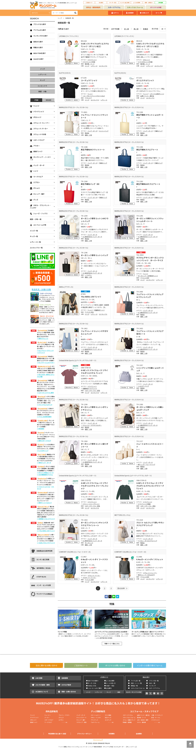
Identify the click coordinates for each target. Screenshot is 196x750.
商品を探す (146, 677)
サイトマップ (98, 740)
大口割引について (41, 691)
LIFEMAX (41, 466)
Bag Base (41, 396)
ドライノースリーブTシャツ (91, 504)
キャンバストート (81, 717)
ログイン (116, 13)
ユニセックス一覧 (36, 247)
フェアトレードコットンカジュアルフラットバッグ (149, 295)
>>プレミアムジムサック (44, 405)
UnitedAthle (42, 330)
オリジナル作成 (155, 7)
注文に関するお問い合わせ (46, 665)
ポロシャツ (146, 60)
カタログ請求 (66, 685)
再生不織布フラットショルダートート (150, 116)
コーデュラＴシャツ (89, 80)
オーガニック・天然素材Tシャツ (148, 276)
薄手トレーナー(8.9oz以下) (146, 575)
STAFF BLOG (41, 577)
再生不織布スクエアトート (147, 149)
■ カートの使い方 (110, 683)
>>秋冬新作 (40, 429)
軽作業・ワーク (89, 64)
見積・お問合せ (149, 2)
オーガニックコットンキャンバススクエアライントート (94, 524)
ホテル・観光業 (141, 722)
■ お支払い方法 (91, 686)
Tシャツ (90, 94)
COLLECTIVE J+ (43, 506)
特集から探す (38, 47)
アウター (36, 146)
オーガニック (89, 543)
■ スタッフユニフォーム (137, 688)
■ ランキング (151, 686)
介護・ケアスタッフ (157, 715)
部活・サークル (155, 717)
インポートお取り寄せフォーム (149, 665)
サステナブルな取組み (44, 594)
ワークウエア (38, 176)
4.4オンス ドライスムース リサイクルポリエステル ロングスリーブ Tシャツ (150, 486)
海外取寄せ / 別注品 (43, 568)
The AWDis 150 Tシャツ (91, 296)
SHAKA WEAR (42, 492)
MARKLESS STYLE (44, 366)
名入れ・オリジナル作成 (133, 692)
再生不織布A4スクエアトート (148, 184)
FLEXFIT (41, 444)
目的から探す (38, 42)
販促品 (87, 133)
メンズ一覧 (34, 231)
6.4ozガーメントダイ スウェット (149, 559)
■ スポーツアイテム (153, 688)
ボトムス (36, 188)
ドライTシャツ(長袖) (144, 504)
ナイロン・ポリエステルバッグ (147, 541)
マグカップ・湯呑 (81, 722)
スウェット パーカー (94, 575)
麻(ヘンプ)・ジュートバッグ (146, 464)
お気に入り (145, 13)
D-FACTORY (42, 342)
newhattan (42, 478)
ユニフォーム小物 (39, 225)
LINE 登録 (38, 678)
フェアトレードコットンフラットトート (94, 116)
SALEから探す (38, 59)
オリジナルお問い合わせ (115, 665)
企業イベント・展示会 (147, 96)
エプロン (36, 182)
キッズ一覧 (34, 236)
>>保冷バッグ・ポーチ (44, 463)
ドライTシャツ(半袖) (89, 62)
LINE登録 (160, 2)
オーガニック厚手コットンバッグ (94, 255)
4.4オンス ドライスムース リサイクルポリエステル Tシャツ (94, 371)
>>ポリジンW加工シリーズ (45, 473)
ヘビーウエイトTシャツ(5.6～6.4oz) (94, 96)
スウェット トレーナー (150, 573)
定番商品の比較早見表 (44, 551)
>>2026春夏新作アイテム (45, 475)
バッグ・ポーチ (92, 131)
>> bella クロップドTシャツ (46, 543)
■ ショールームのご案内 (94, 688)
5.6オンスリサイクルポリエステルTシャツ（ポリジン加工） (95, 45)
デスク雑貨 (108, 715)
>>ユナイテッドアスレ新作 (45, 393)
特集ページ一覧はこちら (111, 643)
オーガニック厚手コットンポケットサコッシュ (94, 408)
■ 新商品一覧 (133, 686)
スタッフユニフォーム (135, 7)
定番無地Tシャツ (99, 310)
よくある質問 (136, 2)
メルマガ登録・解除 (42, 685)
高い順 (136, 29)
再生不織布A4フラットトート (93, 149)
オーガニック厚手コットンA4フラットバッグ (94, 219)
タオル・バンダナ (96, 717)
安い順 (126, 29)
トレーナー (47, 715)
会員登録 (131, 13)
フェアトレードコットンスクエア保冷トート (150, 332)
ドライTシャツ (92, 60)
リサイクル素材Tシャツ (157, 94)
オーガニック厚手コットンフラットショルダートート (150, 219)
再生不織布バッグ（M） (90, 184)
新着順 (145, 29)
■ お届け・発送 (109, 686)
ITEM (36, 100)
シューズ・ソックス (40, 213)
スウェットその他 (39, 134)
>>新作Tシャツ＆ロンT (44, 503)
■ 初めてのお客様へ (92, 681)
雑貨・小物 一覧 (35, 219)
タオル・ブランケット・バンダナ (40, 206)
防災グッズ (108, 717)
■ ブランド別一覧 (152, 681)
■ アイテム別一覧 (134, 681)
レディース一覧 (35, 242)
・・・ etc (63, 722)
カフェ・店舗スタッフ (129, 720)
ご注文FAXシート (81, 665)
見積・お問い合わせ (68, 691)
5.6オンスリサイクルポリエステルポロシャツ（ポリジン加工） (150, 45)
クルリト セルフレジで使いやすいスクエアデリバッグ (150, 524)
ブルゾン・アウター (64, 715)
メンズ (87, 66)
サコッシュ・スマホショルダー (92, 425)
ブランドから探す (39, 24)
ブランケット (94, 720)
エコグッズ (108, 720)
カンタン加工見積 (124, 2)
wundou (41, 432)
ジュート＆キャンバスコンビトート (149, 445)
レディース (94, 66)
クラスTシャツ (155, 720)
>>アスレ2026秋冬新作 (44, 417)
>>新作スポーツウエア (44, 441)
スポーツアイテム (114, 7)
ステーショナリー (96, 715)
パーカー (47, 717)
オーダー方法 (112, 2)
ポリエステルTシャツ (145, 80)
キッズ (42, 80)
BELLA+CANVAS (43, 535)
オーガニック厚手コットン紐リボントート (94, 445)
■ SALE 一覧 (150, 683)
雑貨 (119, 692)
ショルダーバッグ (143, 386)
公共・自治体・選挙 (142, 720)
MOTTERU (41, 454)
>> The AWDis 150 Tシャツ (46, 531)
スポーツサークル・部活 (92, 390)
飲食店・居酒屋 (127, 722)
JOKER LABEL (42, 420)
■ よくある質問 (109, 681)
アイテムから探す (39, 30)
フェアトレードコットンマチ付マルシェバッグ (94, 332)
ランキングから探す (40, 36)
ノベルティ (88, 275)
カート (158, 13)
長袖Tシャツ (37, 151)
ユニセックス (103, 66)
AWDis (40, 523)
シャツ (35, 171)
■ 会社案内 (107, 688)
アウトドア (88, 98)
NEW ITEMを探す (39, 53)
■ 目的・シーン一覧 (135, 683)
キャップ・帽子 (38, 194)
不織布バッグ (158, 131)
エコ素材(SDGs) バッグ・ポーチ (92, 237)
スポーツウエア (38, 140)
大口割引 (101, 2)
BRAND (48, 100)
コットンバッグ (103, 131)
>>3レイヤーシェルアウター (46, 362)
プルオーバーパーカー (89, 577)
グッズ (35, 199)
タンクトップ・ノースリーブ (40, 158)
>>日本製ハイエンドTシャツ (46, 519)
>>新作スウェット (42, 338)
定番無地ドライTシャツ (90, 388)
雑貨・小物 (88, 135)
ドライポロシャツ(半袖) (145, 62)
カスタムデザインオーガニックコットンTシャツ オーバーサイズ (150, 259)
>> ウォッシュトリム (43, 487)
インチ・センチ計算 (44, 585)
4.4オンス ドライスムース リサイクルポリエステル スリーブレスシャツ (94, 486)
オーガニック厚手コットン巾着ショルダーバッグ (150, 408)
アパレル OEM (144, 278)
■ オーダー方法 (91, 683)
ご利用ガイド (89, 2)
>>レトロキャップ (42, 451)
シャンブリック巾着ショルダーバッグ (150, 369)
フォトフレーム (95, 722)
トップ (60, 18)
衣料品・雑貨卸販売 (93, 7)
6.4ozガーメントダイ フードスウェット (94, 560)
